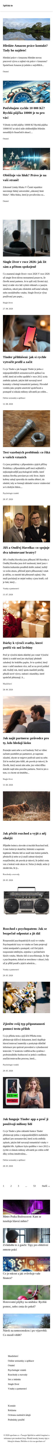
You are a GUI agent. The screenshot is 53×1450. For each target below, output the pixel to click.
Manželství (7, 684)
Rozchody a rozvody (11, 874)
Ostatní (6, 72)
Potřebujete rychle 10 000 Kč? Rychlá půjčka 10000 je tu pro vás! (24, 112)
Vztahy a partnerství (11, 589)
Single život (8, 303)
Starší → (46, 1186)
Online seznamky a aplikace (14, 398)
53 (34, 1186)
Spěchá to (8, 5)
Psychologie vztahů (11, 493)
